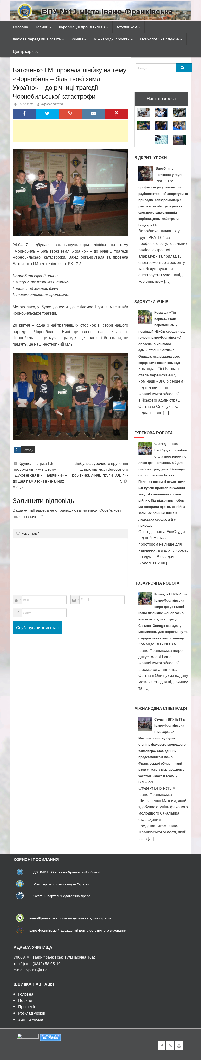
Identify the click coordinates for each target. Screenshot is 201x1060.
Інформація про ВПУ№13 (82, 27)
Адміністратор (52, 104)
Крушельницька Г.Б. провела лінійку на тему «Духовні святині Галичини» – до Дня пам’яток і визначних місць (40, 475)
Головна (20, 27)
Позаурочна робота (157, 583)
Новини (41, 27)
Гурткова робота (153, 433)
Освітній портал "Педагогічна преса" (62, 895)
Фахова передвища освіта (37, 39)
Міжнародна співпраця (160, 708)
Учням (77, 39)
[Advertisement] (70, 131)
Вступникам (126, 27)
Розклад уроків (31, 1013)
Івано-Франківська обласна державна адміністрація (69, 917)
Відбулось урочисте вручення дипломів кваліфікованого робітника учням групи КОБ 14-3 (100, 472)
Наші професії (161, 98)
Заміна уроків (30, 1019)
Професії (26, 1006)
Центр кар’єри (26, 51)
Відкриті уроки (150, 157)
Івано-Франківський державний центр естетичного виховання (77, 930)
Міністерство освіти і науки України (61, 883)
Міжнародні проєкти (111, 39)
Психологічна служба (159, 39)
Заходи (28, 450)
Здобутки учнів (151, 301)
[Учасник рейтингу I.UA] (28, 1037)
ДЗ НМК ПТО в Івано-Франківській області (66, 872)
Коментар (30, 533)
